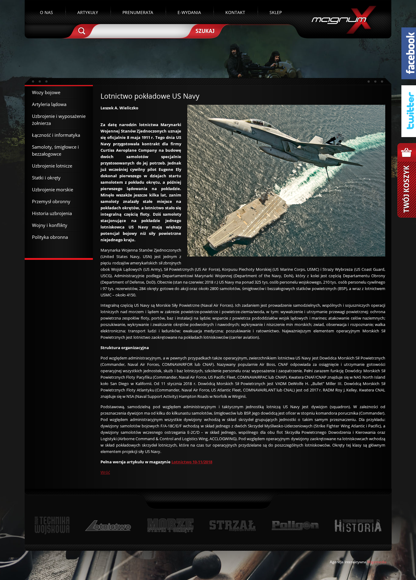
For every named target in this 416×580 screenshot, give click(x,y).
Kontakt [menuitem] (235, 12)
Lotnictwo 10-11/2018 (191, 462)
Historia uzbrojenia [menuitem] (52, 213)
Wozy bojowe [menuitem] (46, 92)
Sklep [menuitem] (276, 12)
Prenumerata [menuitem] (137, 12)
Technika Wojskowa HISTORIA (358, 525)
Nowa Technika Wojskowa (52, 525)
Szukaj (204, 30)
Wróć (105, 472)
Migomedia (376, 561)
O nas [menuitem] (46, 12)
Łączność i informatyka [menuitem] (56, 135)
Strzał (232, 525)
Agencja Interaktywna (348, 561)
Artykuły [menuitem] (87, 12)
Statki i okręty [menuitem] (46, 178)
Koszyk (406, 180)
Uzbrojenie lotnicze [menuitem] (52, 166)
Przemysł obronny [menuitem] (51, 201)
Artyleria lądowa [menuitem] (49, 104)
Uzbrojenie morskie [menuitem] (52, 189)
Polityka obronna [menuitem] (50, 237)
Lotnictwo (108, 525)
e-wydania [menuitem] (189, 12)
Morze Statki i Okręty (170, 525)
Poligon (295, 525)
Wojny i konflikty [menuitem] (49, 225)
